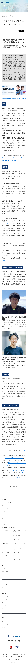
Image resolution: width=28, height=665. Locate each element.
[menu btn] (25, 2)
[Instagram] (19, 641)
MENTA (22, 472)
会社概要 (3, 511)
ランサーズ (8, 223)
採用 (3, 618)
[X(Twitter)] (12, 641)
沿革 (3, 518)
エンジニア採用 (5, 624)
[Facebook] (16, 641)
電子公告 (3, 587)
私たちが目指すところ (6, 502)
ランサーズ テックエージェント (14, 458)
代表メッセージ (5, 505)
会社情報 (4, 499)
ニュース (4, 593)
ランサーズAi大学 (16, 559)
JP (12, 2)
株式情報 (3, 578)
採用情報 (3, 621)
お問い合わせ (18, 659)
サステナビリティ (5, 508)
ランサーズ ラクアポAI (17, 552)
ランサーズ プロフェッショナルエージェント (19, 531)
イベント (3, 608)
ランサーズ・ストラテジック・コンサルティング (19, 544)
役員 (3, 515)
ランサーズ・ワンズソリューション (19, 549)
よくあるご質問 (5, 584)
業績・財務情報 (5, 571)
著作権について (10, 659)
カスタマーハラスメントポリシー (18, 656)
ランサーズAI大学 (19, 477)
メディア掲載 (4, 605)
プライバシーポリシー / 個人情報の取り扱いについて (14, 654)
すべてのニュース (5, 596)
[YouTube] (9, 641)
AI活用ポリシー (6, 656)
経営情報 (3, 568)
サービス (4, 524)
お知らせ (3, 602)
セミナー (3, 612)
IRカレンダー (4, 581)
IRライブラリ (4, 574)
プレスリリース (5, 599)
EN (15, 2)
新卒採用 (3, 627)
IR (2, 565)
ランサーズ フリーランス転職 (16, 470)
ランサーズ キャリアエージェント (19, 540)
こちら (3, 260)
